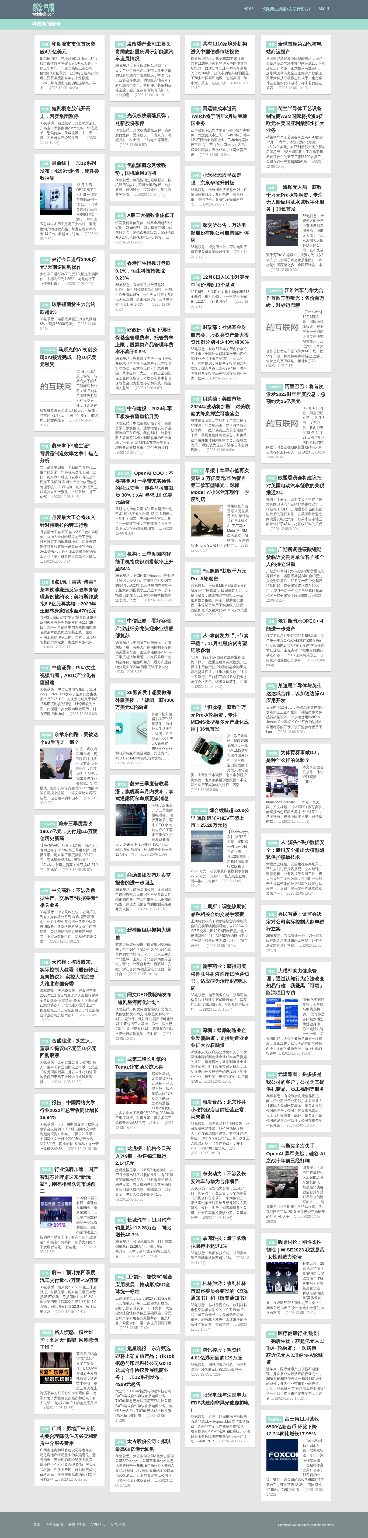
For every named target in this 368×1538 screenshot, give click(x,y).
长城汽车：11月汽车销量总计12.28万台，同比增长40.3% (143, 1227)
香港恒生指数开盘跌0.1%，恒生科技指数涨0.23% (143, 270)
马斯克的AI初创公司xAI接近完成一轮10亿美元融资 (68, 357)
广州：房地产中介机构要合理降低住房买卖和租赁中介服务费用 (69, 1436)
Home (248, 8)
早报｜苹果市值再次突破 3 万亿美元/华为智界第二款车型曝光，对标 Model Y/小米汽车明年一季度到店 (220, 485)
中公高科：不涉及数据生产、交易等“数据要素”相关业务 (69, 898)
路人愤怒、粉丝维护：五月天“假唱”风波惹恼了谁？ (69, 1340)
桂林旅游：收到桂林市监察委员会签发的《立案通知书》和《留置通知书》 (220, 1291)
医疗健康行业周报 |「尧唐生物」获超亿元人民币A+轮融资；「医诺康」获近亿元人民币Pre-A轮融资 (295, 1348)
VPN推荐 (118, 1525)
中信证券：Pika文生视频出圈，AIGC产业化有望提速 (68, 675)
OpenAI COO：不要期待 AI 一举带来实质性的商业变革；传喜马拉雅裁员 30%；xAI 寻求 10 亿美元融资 (144, 487)
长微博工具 (77, 1525)
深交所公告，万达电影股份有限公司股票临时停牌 (220, 232)
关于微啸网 (54, 1525)
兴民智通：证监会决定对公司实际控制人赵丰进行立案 (295, 921)
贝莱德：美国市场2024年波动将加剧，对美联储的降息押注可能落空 (220, 406)
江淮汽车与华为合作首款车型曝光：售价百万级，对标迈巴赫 (295, 298)
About (324, 8)
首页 (36, 1525)
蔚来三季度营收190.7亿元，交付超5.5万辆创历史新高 (69, 831)
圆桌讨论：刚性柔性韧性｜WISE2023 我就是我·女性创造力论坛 (295, 1249)
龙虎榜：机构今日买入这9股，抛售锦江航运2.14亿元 (143, 1156)
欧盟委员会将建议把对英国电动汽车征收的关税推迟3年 (295, 485)
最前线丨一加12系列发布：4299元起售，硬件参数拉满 (69, 171)
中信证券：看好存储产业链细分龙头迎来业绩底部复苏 (144, 628)
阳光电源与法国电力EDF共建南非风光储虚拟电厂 (220, 1402)
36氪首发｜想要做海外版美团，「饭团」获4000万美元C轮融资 (145, 700)
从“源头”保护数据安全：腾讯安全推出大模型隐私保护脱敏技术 (295, 850)
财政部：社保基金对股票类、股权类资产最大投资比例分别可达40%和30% (220, 335)
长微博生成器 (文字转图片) (286, 8)
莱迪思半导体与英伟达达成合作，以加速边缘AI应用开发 (295, 693)
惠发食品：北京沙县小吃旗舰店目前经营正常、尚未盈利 (220, 1109)
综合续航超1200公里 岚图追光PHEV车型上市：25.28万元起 (220, 818)
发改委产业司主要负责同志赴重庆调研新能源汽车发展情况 (144, 51)
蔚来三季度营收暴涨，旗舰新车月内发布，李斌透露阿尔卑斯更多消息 (144, 791)
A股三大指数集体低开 (145, 215)
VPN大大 (98, 1525)
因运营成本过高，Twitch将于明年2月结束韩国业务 (219, 116)
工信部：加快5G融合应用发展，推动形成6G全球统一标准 (143, 1284)
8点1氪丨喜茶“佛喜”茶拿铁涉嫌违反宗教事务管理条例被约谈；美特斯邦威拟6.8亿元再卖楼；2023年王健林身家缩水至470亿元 (69, 596)
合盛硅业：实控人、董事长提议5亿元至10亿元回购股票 (68, 1048)
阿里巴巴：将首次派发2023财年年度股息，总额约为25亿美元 (295, 394)
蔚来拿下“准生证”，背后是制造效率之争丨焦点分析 (69, 453)
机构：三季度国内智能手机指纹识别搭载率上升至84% (144, 561)
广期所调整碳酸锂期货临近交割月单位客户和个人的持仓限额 (295, 557)
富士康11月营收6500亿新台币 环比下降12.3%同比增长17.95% (292, 1426)
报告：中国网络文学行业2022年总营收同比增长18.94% (69, 1110)
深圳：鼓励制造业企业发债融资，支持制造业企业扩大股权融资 (220, 1038)
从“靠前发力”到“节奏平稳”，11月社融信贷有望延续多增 (220, 643)
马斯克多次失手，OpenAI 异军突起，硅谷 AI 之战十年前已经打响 (295, 1153)
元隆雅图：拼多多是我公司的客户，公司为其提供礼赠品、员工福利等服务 (295, 1082)
